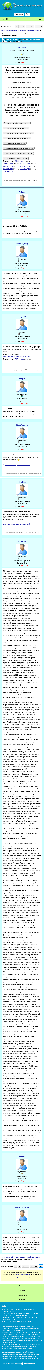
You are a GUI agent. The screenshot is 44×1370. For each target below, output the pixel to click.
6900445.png (25, 163)
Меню (5, 19)
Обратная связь (22, 1295)
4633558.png (19, 161)
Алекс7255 (22, 541)
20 (32, 26)
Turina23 (22, 192)
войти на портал (15, 1277)
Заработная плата (33, 30)
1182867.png (8, 163)
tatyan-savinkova (22, 1207)
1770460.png (8, 171)
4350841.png (25, 169)
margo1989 (22, 317)
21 (36, 26)
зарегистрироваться (23, 1274)
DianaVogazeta (22, 425)
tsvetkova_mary (22, 244)
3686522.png (8, 166)
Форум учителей (7, 30)
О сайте (22, 1299)
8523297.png (8, 169)
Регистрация (19, 14)
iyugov (22, 379)
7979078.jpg (19, 359)
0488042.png (25, 166)
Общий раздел (19, 30)
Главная (22, 1286)
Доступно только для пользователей (16, 356)
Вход (27, 14)
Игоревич (22, 47)
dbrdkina (22, 482)
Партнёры (22, 1290)
